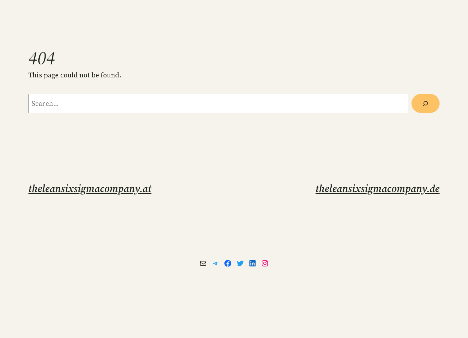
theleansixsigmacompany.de (378, 188)
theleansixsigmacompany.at (89, 188)
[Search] (425, 103)
